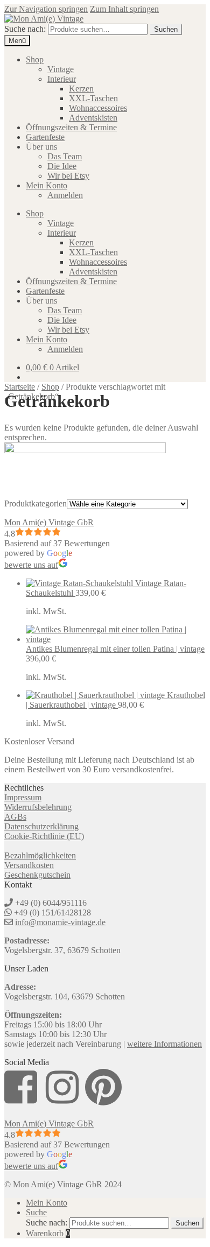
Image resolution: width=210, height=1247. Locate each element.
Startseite (19, 386)
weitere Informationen (164, 1043)
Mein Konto (46, 185)
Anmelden (65, 195)
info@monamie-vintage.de (60, 922)
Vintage (60, 69)
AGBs (15, 816)
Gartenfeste (45, 137)
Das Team (64, 156)
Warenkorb (48, 1233)
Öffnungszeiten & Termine (71, 127)
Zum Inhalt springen (124, 8)
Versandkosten (29, 865)
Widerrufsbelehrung (38, 807)
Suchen (166, 29)
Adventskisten (93, 117)
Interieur (61, 78)
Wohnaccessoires (98, 107)
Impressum (22, 797)
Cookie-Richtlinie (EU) (44, 836)
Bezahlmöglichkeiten (40, 855)
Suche (36, 1212)
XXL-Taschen (93, 98)
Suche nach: (25, 28)
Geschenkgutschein (37, 874)
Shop (35, 59)
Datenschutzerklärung (41, 826)
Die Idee (61, 166)
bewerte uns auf (31, 564)
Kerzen (81, 88)
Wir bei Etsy (68, 175)
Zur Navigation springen (46, 8)
